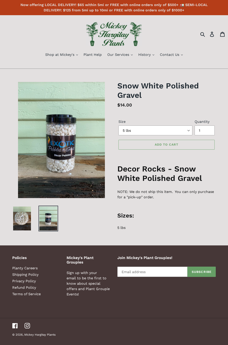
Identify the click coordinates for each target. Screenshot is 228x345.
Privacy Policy (24, 281)
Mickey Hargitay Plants (40, 334)
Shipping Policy (25, 274)
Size (122, 121)
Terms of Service (26, 294)
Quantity (202, 121)
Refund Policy (24, 287)
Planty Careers (25, 268)
